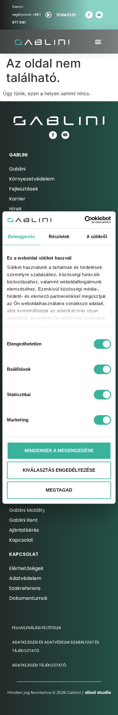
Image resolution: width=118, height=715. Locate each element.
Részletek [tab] (59, 236)
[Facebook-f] (89, 14)
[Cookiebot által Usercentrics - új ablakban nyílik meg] (85, 220)
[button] (98, 42)
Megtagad (59, 490)
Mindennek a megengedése (59, 450)
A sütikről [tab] (97, 236)
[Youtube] (99, 14)
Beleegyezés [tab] (21, 236)
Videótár (66, 15)
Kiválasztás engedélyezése (59, 470)
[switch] (102, 369)
